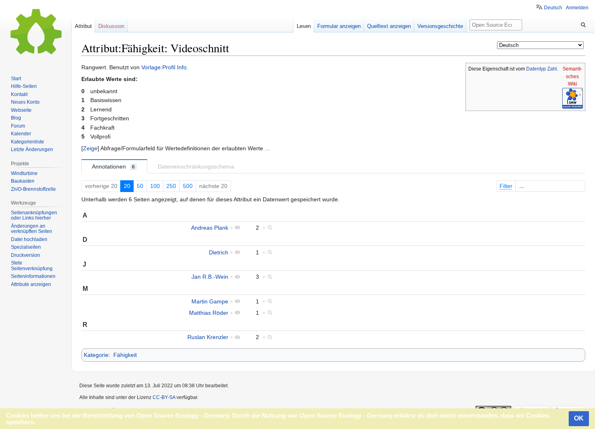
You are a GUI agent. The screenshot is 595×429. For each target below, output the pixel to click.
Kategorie (96, 355)
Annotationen (113, 166)
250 (171, 186)
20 (127, 186)
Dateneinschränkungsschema (196, 166)
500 (188, 186)
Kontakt (19, 94)
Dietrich (218, 252)
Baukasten (22, 181)
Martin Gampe (209, 301)
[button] (90, 148)
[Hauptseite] (35, 32)
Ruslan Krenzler (207, 337)
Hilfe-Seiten (24, 86)
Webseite (21, 110)
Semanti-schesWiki (572, 76)
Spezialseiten (26, 247)
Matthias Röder (208, 312)
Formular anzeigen (339, 26)
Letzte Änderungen (32, 149)
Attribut (83, 26)
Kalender (21, 134)
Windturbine (24, 173)
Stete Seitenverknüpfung (32, 265)
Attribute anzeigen (31, 284)
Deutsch (553, 8)
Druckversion (25, 255)
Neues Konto (25, 102)
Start (16, 78)
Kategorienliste (27, 142)
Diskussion (111, 26)
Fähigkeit (125, 355)
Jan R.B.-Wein (209, 276)
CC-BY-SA (164, 397)
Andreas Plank (209, 227)
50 (140, 186)
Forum (18, 126)
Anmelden (577, 8)
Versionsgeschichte (440, 26)
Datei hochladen (29, 239)
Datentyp (536, 69)
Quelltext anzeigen (389, 26)
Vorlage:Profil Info (164, 67)
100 (155, 186)
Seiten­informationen (33, 276)
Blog (16, 118)
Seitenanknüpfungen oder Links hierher (34, 215)
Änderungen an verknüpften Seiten (31, 229)
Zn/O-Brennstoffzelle (33, 189)
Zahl (552, 69)
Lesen (304, 26)
